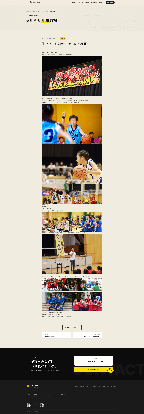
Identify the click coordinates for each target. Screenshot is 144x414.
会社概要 (101, 2)
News (33, 11)
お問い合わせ (110, 2)
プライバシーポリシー (112, 386)
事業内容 (74, 2)
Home (27, 11)
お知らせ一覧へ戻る (70, 327)
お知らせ (87, 2)
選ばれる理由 (94, 2)
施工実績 (81, 2)
